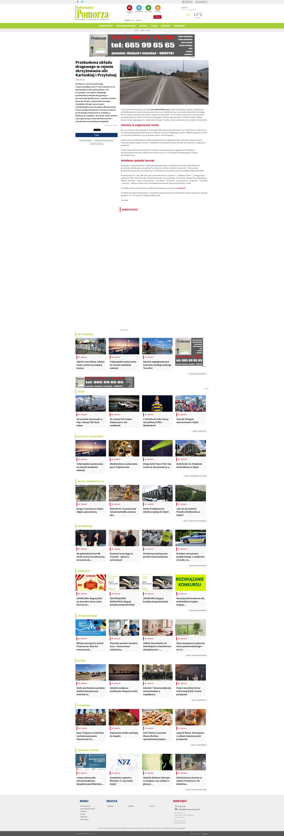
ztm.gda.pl (180, 188)
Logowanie (188, 2)
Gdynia (142, 30)
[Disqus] (164, 242)
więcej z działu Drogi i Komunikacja (194, 521)
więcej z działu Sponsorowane (196, 655)
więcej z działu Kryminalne (197, 566)
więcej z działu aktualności (197, 374)
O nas (154, 25)
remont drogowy (85, 140)
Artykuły (127, 20)
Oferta (143, 25)
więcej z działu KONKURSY (197, 610)
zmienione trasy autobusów (104, 140)
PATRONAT (179, 25)
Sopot (148, 30)
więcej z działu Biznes (199, 700)
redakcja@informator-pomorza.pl (189, 809)
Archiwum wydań (126, 25)
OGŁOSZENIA (148, 11)
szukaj (157, 17)
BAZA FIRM (158, 11)
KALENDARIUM (139, 11)
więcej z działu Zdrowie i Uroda (196, 790)
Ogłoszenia (139, 20)
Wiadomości (106, 25)
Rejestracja (202, 2)
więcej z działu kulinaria (198, 745)
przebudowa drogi (96, 144)
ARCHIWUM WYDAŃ (129, 12)
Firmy (132, 20)
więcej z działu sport (199, 431)
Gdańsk (136, 30)
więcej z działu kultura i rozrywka (195, 476)
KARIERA (165, 25)
